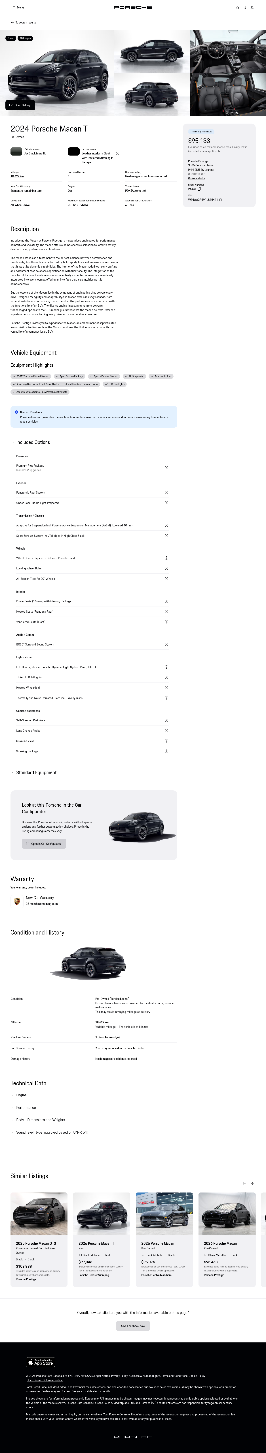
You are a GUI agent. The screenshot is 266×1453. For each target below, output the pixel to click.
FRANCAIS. (87, 1376)
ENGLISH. (74, 1376)
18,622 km (17, 176)
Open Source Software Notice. (45, 1380)
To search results (26, 22)
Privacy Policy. (119, 1376)
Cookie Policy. (197, 1376)
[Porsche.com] (133, 7)
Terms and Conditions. (174, 1376)
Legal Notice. (102, 1376)
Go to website (196, 178)
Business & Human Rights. (145, 1376)
